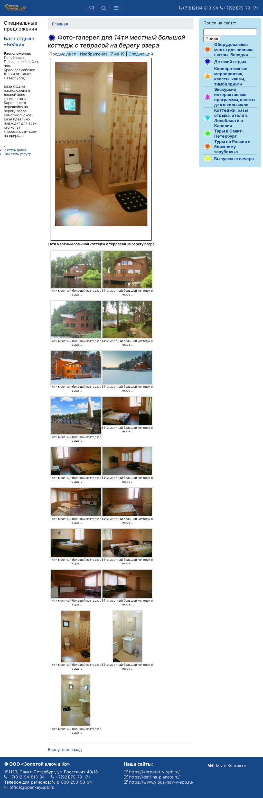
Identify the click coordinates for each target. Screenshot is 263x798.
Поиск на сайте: (219, 22)
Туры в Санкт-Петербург (229, 133)
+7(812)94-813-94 (200, 8)
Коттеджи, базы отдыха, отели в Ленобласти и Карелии (231, 118)
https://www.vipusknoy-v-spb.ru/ (160, 782)
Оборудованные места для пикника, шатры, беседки (234, 49)
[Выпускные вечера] (207, 159)
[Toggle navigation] (116, 8)
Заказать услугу (18, 154)
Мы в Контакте (230, 765)
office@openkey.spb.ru (31, 787)
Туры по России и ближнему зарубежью (232, 146)
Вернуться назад (65, 749)
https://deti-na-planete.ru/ (154, 777)
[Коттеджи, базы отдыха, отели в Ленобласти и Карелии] (207, 118)
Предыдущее (62, 53)
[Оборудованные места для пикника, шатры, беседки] (207, 49)
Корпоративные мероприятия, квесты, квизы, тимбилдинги (230, 76)
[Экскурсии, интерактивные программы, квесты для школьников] (207, 97)
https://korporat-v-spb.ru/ (154, 771)
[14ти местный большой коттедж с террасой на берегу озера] (76, 269)
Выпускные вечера (234, 158)
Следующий (140, 53)
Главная (60, 23)
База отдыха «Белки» (19, 41)
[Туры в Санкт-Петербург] (207, 133)
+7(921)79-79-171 (240, 8)
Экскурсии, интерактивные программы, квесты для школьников (234, 97)
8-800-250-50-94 (73, 782)
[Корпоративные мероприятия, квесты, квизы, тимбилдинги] (207, 76)
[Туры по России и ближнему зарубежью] (207, 146)
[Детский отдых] (207, 62)
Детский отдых (230, 61)
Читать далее (15, 150)
